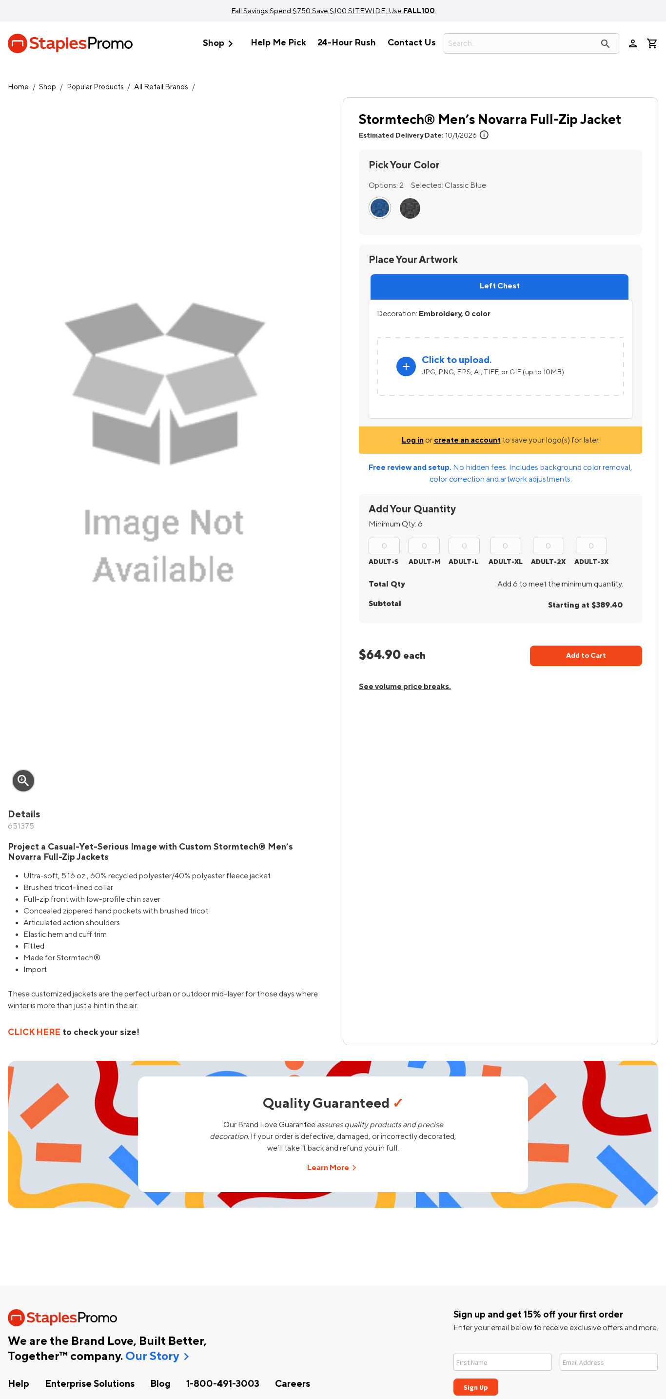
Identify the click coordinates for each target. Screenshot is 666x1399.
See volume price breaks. (405, 686)
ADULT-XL (506, 562)
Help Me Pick (278, 42)
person (633, 43)
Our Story (152, 1356)
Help (18, 1384)
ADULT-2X (548, 562)
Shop (220, 43)
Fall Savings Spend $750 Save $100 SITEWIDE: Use (333, 11)
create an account (467, 440)
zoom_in (23, 781)
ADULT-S (383, 562)
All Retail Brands (161, 87)
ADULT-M (424, 562)
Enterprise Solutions (90, 1384)
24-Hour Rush (346, 42)
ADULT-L (463, 562)
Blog (160, 1384)
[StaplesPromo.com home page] (70, 43)
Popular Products (95, 87)
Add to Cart (586, 655)
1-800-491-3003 (222, 1384)
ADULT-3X (591, 562)
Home (18, 87)
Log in (413, 440)
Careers (292, 1384)
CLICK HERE (34, 1032)
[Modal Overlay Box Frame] (555, 1368)
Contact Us (412, 42)
